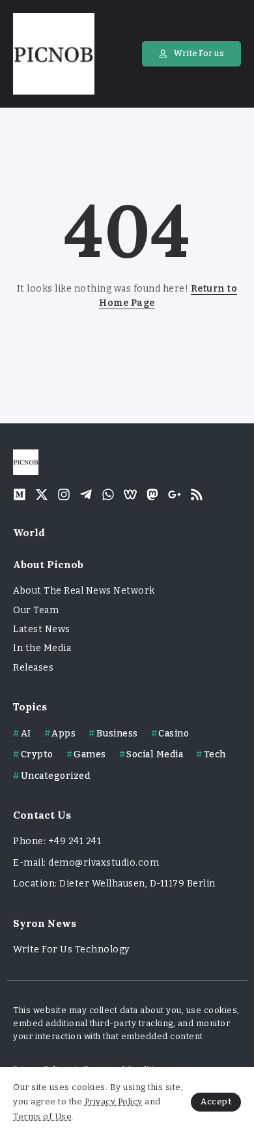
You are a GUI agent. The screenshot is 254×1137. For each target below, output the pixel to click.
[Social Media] (19, 494)
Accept (216, 1101)
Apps (63, 733)
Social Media (154, 754)
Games (90, 754)
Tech (215, 754)
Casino (173, 733)
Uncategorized (55, 775)
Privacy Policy (114, 1101)
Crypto (37, 754)
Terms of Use (42, 1116)
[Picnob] (53, 53)
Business (117, 733)
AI (26, 733)
